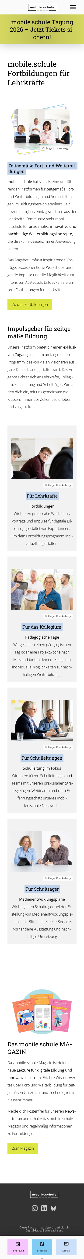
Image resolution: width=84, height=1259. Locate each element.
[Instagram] (35, 1208)
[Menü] (76, 7)
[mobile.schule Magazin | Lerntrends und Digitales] (42, 1012)
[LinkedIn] (44, 1208)
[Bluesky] (53, 1208)
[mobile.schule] (42, 7)
